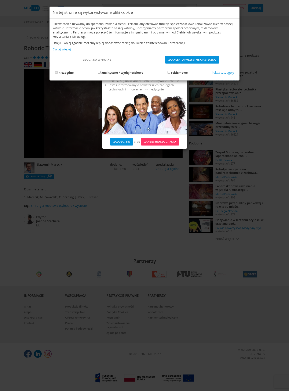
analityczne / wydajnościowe (122, 73)
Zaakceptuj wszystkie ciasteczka (192, 59)
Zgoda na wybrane (97, 59)
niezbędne (66, 73)
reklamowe (179, 73)
